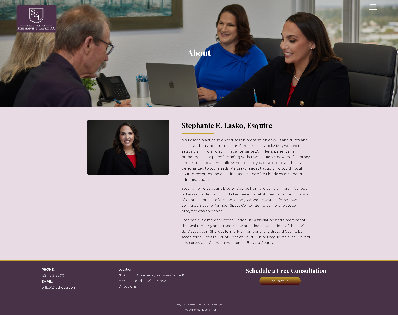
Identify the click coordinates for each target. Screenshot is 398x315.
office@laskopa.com (58, 287)
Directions (127, 286)
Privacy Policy (191, 309)
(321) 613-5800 (52, 275)
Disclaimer (209, 309)
